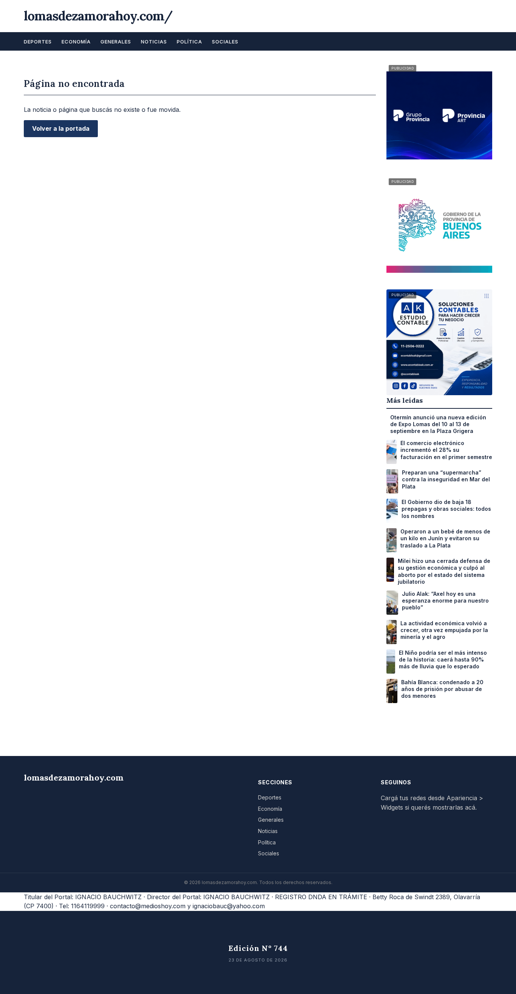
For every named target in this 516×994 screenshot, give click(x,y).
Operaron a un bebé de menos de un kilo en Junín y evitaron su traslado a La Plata (445, 538)
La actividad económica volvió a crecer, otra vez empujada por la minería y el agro (444, 630)
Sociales (225, 42)
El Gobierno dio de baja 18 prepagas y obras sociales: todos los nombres (446, 509)
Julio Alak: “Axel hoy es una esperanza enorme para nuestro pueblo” (445, 601)
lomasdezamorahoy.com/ (98, 16)
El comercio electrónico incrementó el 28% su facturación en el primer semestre (446, 450)
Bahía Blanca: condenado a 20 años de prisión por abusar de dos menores (442, 689)
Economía (76, 42)
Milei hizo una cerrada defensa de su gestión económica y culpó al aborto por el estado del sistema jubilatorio (444, 571)
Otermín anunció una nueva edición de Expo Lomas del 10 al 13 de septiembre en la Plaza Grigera (438, 424)
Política (189, 42)
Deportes (38, 42)
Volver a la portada (61, 128)
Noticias (154, 42)
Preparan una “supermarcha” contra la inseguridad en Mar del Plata (446, 479)
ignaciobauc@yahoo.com (229, 906)
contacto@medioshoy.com (147, 906)
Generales (115, 42)
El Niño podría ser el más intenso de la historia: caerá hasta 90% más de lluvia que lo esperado (443, 659)
